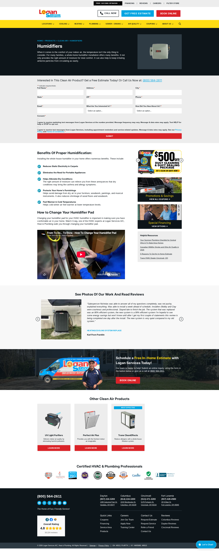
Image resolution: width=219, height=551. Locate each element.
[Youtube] (65, 503)
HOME (40, 41)
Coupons (150, 24)
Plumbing (93, 24)
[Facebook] (39, 503)
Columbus (126, 496)
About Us (166, 24)
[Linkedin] (54, 503)
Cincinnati (146, 496)
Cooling (62, 24)
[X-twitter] (49, 503)
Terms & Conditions (55, 132)
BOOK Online (168, 13)
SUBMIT (109, 136)
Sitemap (92, 545)
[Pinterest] (60, 503)
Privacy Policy (103, 545)
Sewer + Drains (112, 24)
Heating (77, 24)
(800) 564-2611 (152, 80)
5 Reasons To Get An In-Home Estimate (156, 254)
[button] (180, 24)
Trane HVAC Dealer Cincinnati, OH (154, 258)
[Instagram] (44, 503)
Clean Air (63, 41)
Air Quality (133, 24)
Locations (46, 24)
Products (50, 41)
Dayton (103, 496)
